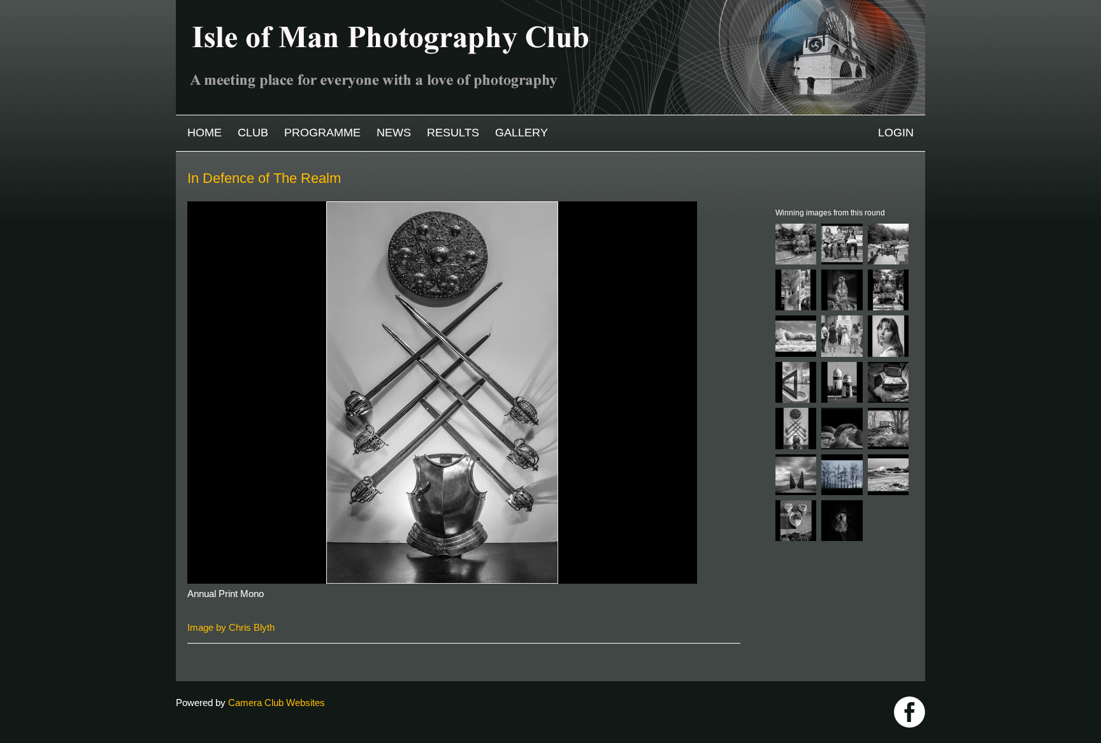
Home (204, 132)
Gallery (521, 132)
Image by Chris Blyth (231, 627)
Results (453, 132)
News (394, 132)
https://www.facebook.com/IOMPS (909, 712)
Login (896, 132)
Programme (322, 132)
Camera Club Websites (276, 702)
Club (253, 132)
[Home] (550, 6)
